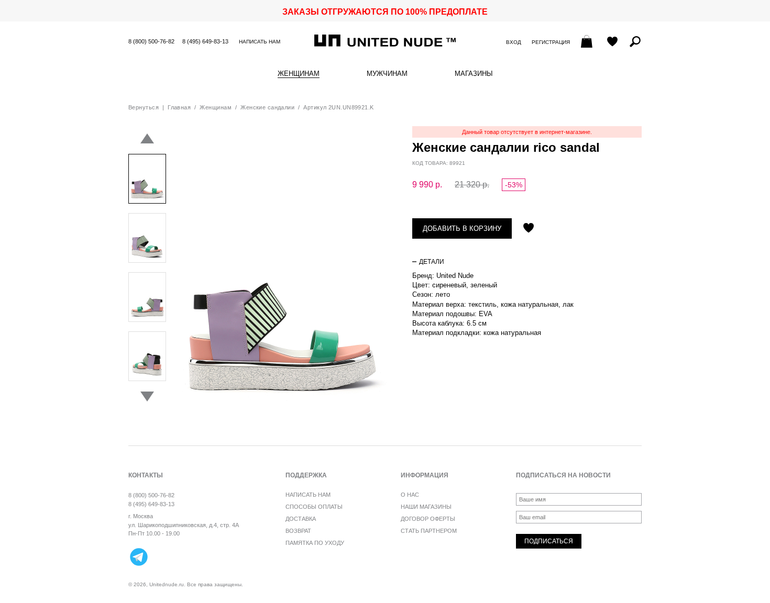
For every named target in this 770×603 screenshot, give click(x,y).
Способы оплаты (314, 507)
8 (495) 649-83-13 (205, 41)
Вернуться (143, 107)
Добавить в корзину (462, 228)
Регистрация (551, 42)
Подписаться (548, 541)
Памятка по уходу (314, 543)
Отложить (528, 229)
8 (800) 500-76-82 (151, 41)
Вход (513, 42)
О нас (410, 495)
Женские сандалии (267, 107)
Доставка (300, 519)
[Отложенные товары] (612, 42)
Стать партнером (429, 531)
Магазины (474, 73)
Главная (179, 107)
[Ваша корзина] (588, 42)
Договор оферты (428, 519)
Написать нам (259, 41)
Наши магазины (426, 507)
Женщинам (299, 73)
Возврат (298, 531)
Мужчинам (387, 73)
